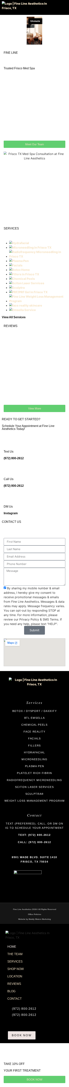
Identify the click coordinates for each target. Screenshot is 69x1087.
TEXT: (34, 834)
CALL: (34, 842)
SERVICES (15, 961)
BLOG (11, 991)
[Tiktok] (42, 850)
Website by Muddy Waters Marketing (34, 919)
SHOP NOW (15, 969)
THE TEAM (14, 954)
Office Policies (34, 914)
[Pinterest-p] (37, 850)
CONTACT (14, 998)
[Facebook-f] (32, 850)
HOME (11, 946)
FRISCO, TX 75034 (34, 861)
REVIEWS (14, 983)
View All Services (14, 317)
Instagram (11, 513)
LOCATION (14, 976)
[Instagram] (26, 850)
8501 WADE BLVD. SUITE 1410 (34, 857)
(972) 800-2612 (14, 458)
